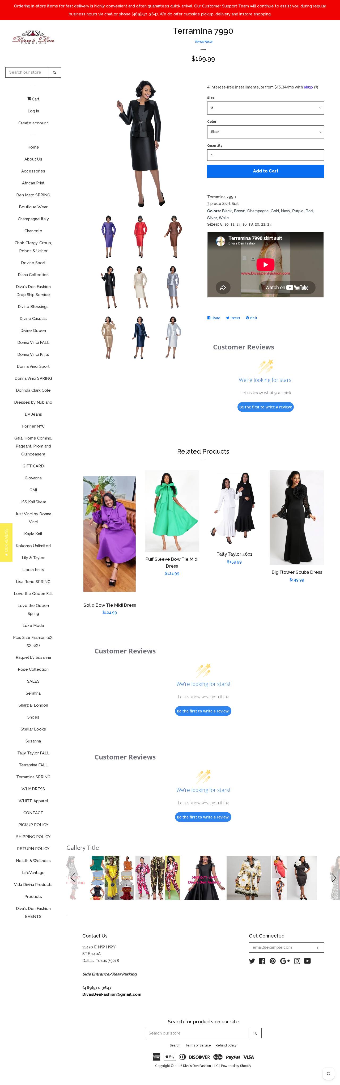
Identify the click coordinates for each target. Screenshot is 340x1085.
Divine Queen (33, 330)
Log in (33, 111)
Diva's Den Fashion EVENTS (33, 912)
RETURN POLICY (33, 848)
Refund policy (226, 1045)
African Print (33, 183)
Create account (33, 123)
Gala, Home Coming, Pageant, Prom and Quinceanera (33, 446)
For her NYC (33, 426)
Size (211, 98)
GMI (33, 490)
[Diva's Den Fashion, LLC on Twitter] (252, 962)
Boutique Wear (33, 207)
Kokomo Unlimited (33, 545)
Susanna (33, 741)
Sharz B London (33, 705)
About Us (33, 159)
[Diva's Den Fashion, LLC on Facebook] (262, 962)
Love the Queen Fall (33, 593)
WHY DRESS (33, 789)
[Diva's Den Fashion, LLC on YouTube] (307, 962)
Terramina (203, 41)
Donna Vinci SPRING (33, 378)
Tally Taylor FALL (33, 753)
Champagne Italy (33, 219)
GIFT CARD (33, 466)
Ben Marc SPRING (33, 195)
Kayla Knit (33, 533)
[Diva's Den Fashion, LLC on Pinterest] (272, 962)
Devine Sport (33, 262)
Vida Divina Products (33, 884)
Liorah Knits (33, 569)
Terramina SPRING (33, 777)
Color (211, 122)
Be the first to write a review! (265, 406)
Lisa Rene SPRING (33, 581)
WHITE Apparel (33, 801)
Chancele (33, 231)
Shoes (33, 717)
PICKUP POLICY (33, 824)
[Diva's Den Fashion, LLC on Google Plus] (285, 962)
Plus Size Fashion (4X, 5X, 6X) (33, 641)
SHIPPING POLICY (33, 836)
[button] (73, 878)
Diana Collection (33, 274)
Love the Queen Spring (33, 609)
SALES (33, 681)
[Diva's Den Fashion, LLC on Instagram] (297, 962)
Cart (35, 99)
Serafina (33, 693)
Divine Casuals (33, 318)
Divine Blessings (33, 306)
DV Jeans (33, 414)
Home (33, 147)
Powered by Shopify (236, 1066)
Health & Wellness (33, 860)
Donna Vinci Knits (33, 354)
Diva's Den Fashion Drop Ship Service (33, 290)
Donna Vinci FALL (33, 342)
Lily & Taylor (33, 557)
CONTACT (33, 812)
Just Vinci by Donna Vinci (33, 518)
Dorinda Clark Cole (33, 390)
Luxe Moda (33, 625)
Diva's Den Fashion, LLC (201, 1066)
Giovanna (33, 478)
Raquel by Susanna (33, 657)
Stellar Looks (33, 729)
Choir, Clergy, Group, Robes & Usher (33, 246)
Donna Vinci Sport (33, 366)
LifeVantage (33, 872)
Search (175, 1045)
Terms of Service (198, 1045)
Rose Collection (33, 669)
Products (33, 896)
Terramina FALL (33, 765)
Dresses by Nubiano (33, 402)
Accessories (33, 171)
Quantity (214, 145)
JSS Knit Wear (33, 502)
